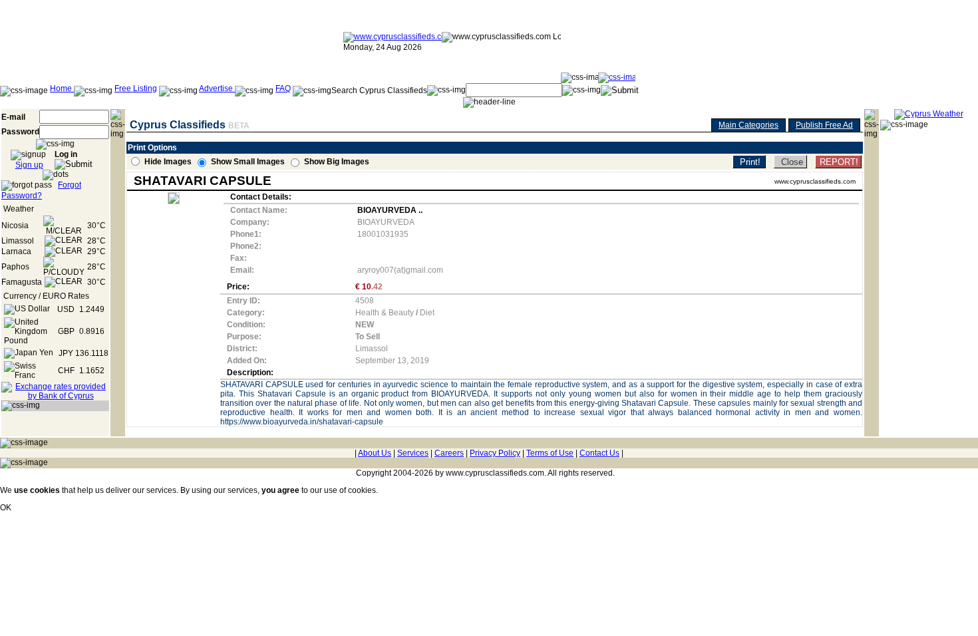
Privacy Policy (495, 453)
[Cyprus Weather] (928, 113)
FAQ (283, 88)
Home (62, 88)
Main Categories (748, 125)
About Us (374, 453)
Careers (449, 453)
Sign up (29, 165)
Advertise (217, 88)
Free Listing (135, 88)
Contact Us (599, 453)
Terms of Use (549, 453)
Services (412, 453)
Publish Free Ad (824, 125)
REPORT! (839, 162)
